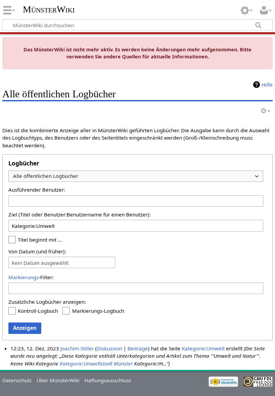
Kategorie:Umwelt (203, 348)
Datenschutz (17, 380)
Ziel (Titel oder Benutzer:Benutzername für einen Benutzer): (79, 214)
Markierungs (23, 277)
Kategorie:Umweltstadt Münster (96, 363)
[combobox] (135, 176)
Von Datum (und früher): (37, 251)
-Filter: (31, 277)
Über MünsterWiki (58, 380)
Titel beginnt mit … (40, 239)
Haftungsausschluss (108, 380)
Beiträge (137, 348)
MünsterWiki (49, 9)
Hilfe (267, 84)
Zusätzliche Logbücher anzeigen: (47, 301)
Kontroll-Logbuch (38, 310)
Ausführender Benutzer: (36, 189)
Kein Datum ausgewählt (40, 262)
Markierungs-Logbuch (98, 310)
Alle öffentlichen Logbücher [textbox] (45, 176)
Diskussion (109, 348)
